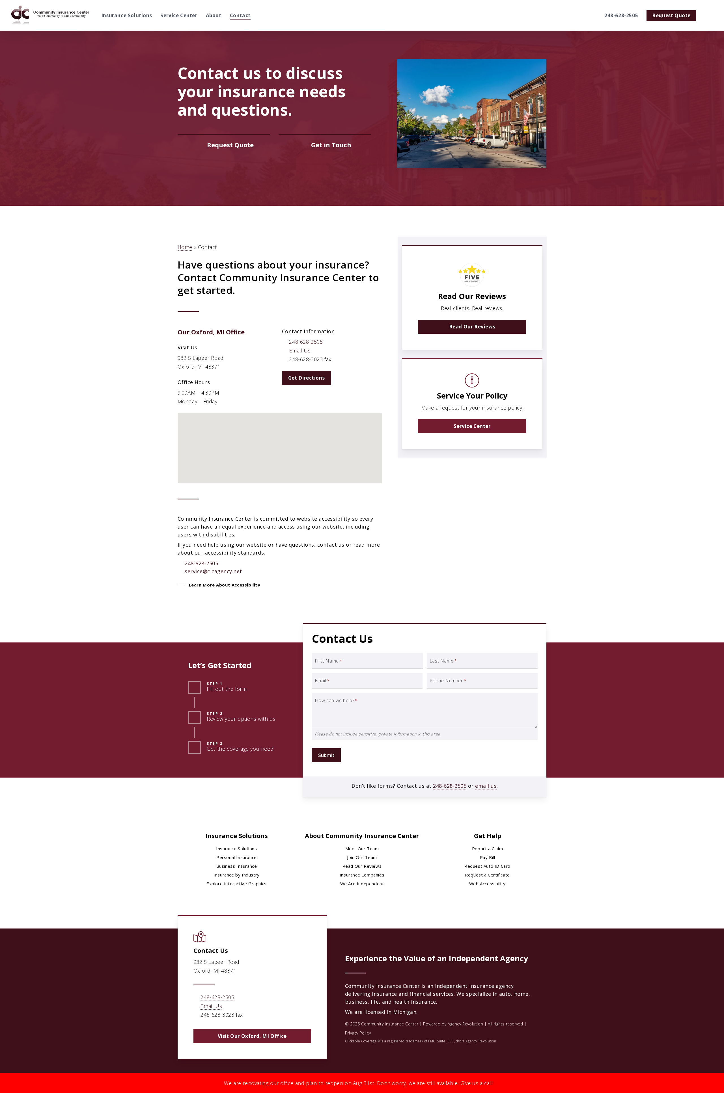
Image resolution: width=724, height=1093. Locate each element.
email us (486, 785)
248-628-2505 (306, 341)
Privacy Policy (358, 1033)
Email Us (300, 350)
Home (185, 247)
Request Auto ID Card (487, 866)
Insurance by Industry (237, 875)
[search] (709, 15)
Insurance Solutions (236, 848)
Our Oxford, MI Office (211, 332)
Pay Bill (487, 857)
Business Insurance (236, 866)
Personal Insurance (236, 857)
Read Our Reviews (362, 866)
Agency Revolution (465, 1024)
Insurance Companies (362, 875)
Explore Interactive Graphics (236, 883)
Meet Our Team (362, 848)
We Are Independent (362, 883)
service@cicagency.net (213, 571)
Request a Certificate (487, 875)
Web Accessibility (487, 883)
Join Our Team (362, 857)
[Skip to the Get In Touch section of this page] (325, 145)
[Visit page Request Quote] (224, 145)
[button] (306, 378)
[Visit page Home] (50, 15)
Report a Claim (487, 848)
